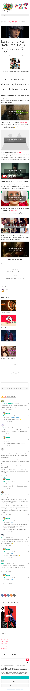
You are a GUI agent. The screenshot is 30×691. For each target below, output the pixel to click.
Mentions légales (19, 689)
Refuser (15, 681)
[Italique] (4, 388)
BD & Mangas (4, 648)
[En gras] (2, 388)
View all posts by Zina (10, 290)
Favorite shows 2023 (5, 327)
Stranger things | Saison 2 (15, 278)
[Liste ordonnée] (9, 388)
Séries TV (3, 263)
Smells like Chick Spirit (6, 73)
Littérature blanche (5, 646)
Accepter (15, 677)
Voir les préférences (15, 685)
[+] (20, 388)
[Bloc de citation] (13, 388)
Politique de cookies (11, 689)
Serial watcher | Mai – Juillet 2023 (8, 358)
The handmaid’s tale (6, 183)
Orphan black (14, 210)
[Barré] (8, 388)
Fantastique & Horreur (6, 639)
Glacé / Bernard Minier (15, 272)
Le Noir (2, 645)
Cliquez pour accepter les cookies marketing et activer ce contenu (15, 112)
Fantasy (3, 638)
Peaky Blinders (23, 122)
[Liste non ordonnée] (11, 388)
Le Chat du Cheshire (7, 403)
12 (20, 55)
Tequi (3, 563)
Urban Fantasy (4, 643)
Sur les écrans (14, 21)
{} (18, 388)
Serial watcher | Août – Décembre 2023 (9, 343)
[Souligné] (6, 388)
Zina (4, 415)
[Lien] (16, 388)
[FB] (2, 595)
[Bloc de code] (15, 388)
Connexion (26, 379)
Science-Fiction (4, 641)
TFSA (7, 263)
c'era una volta (5, 452)
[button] (28, 663)
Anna (2, 495)
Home (8, 21)
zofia (2, 537)
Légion (19, 152)
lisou (2, 427)
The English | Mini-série (6, 312)
